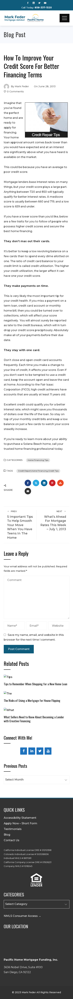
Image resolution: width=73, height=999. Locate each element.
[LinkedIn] (31, 751)
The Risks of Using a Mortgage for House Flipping (32, 700)
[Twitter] (39, 751)
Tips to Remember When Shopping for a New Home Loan (35, 684)
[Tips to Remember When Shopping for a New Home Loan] (8, 676)
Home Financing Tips (38, 460)
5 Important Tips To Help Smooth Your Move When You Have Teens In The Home (20, 524)
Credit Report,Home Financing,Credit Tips (38, 471)
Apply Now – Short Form (20, 823)
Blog (7, 834)
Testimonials (13, 829)
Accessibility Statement (20, 817)
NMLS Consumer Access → (22, 916)
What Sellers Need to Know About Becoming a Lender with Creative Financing (34, 719)
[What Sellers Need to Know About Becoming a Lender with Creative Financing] (9, 710)
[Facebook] (23, 751)
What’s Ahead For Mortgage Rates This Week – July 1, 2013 (53, 520)
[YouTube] (48, 751)
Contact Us (11, 840)
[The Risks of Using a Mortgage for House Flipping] (8, 693)
